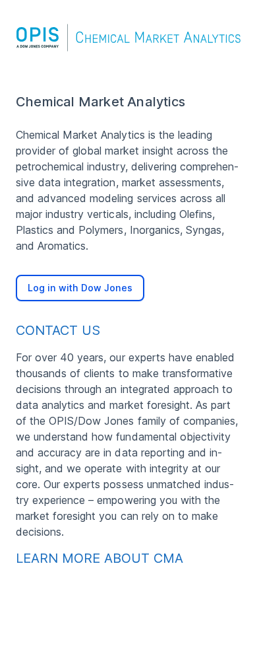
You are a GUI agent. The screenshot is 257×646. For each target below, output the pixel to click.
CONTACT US (58, 330)
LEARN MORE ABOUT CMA (99, 558)
